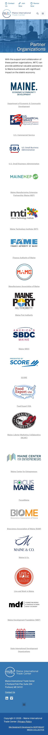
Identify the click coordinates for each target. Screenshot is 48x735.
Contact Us (10, 692)
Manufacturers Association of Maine (24, 286)
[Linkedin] (6, 698)
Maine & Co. (24, 557)
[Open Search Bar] (37, 13)
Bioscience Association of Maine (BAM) (24, 529)
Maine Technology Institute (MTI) (24, 229)
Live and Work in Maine (24, 591)
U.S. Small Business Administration (24, 164)
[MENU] (42, 13)
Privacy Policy (25, 721)
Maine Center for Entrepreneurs (24, 471)
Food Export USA (24, 406)
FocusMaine (24, 500)
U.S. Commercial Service (24, 135)
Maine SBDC (24, 349)
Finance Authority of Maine (24, 258)
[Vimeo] (11, 698)
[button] (24, 704)
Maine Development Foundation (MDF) (24, 620)
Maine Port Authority (24, 315)
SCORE (24, 377)
